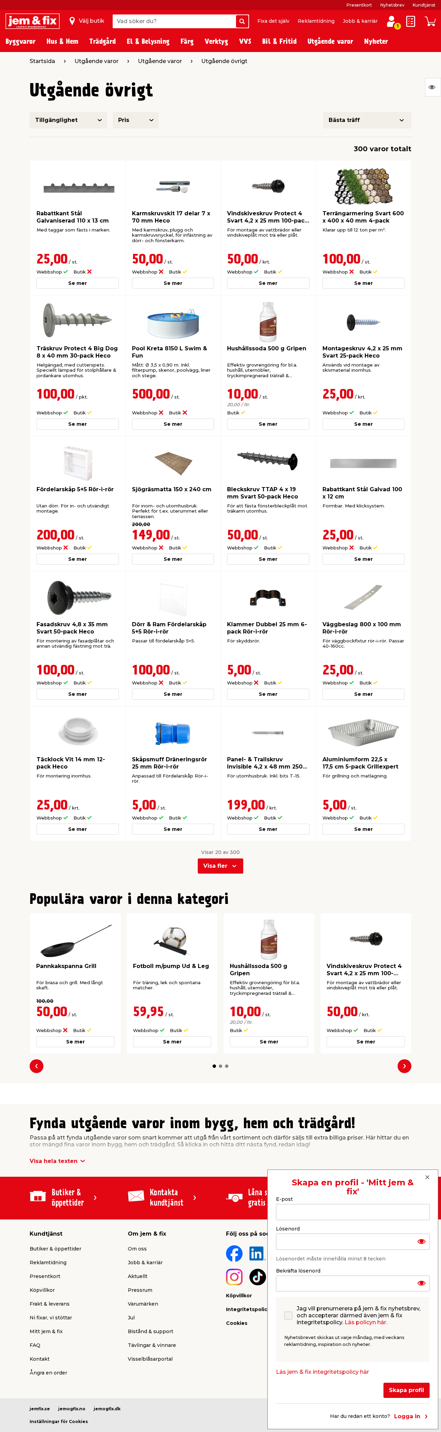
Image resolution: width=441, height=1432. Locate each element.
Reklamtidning (316, 21)
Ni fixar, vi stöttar (51, 1318)
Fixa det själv (273, 21)
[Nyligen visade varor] (433, 87)
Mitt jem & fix (46, 1331)
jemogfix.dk (107, 1409)
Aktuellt (137, 1276)
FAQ (35, 1345)
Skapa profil (406, 1390)
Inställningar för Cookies (59, 1421)
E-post (284, 1199)
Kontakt (40, 1359)
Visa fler (215, 866)
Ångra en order (48, 1373)
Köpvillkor (42, 1290)
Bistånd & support (150, 1331)
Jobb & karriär (360, 21)
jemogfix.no (71, 1409)
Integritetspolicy (248, 1309)
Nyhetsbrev (392, 5)
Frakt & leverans (50, 1304)
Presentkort (359, 5)
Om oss (137, 1249)
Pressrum (140, 1290)
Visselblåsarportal (150, 1359)
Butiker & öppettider (55, 1249)
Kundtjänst (424, 5)
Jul (131, 1318)
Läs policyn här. (366, 1322)
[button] (214, 1066)
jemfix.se (40, 1409)
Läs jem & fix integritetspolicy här (322, 1372)
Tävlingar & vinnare (152, 1345)
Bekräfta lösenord (298, 1270)
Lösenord (288, 1228)
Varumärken (143, 1304)
